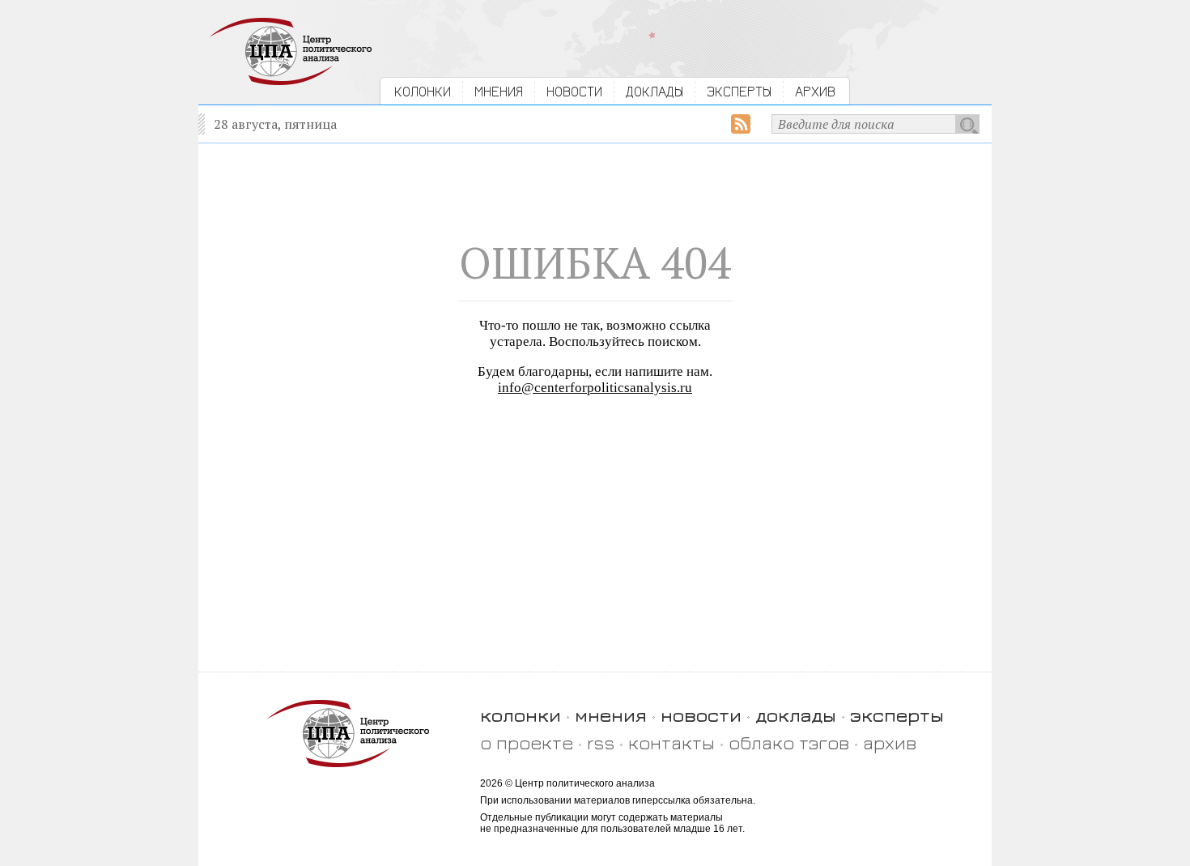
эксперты (897, 715)
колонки (520, 715)
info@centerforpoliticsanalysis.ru (595, 387)
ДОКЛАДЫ (654, 91)
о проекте (526, 742)
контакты (671, 742)
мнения (611, 715)
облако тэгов (789, 742)
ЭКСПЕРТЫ (739, 91)
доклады (795, 715)
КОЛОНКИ (422, 91)
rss (600, 742)
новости (701, 715)
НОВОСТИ (574, 91)
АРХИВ (815, 91)
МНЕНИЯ (498, 91)
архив (889, 742)
